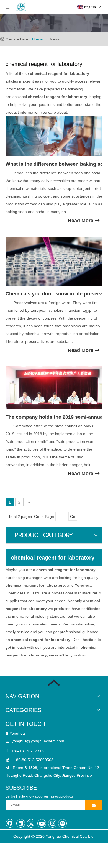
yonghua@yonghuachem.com (38, 741)
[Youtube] (41, 823)
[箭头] (54, 682)
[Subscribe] (93, 805)
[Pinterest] (62, 823)
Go (72, 516)
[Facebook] (10, 823)
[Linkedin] (20, 823)
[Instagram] (52, 823)
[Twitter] (31, 823)
